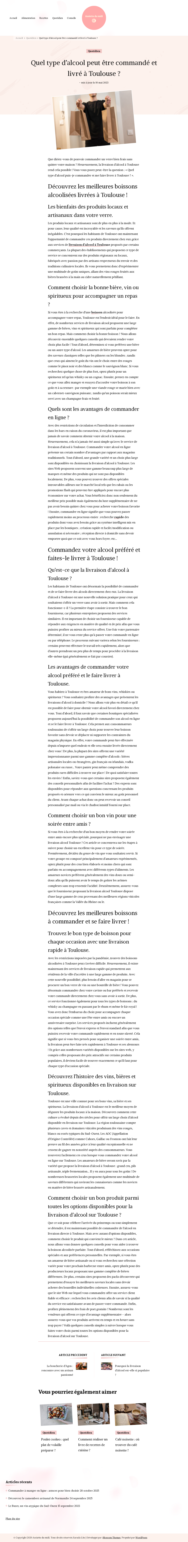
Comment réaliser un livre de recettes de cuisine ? (93, 1444)
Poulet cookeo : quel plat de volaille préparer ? (55, 1444)
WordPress (141, 1537)
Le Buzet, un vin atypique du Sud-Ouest (32, 1506)
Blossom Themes (112, 1537)
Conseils (71, 18)
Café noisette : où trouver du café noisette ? (127, 1444)
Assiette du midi (41, 1537)
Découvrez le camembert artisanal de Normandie (38, 1498)
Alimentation (28, 18)
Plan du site (13, 1518)
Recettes (43, 18)
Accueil (13, 18)
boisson (96, 312)
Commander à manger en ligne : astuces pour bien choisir (43, 1490)
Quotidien (57, 18)
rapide (119, 517)
